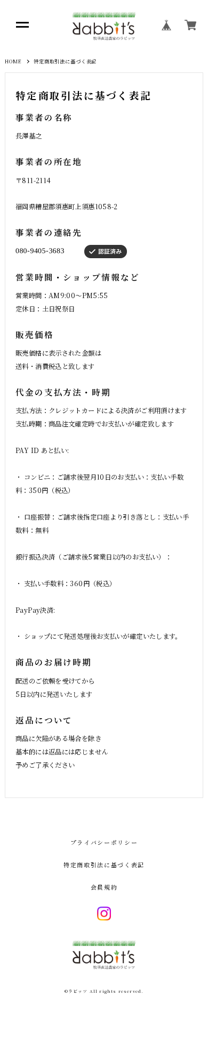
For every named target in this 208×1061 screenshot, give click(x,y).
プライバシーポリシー (104, 842)
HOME (13, 61)
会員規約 (104, 887)
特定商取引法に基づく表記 (104, 865)
